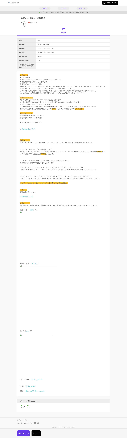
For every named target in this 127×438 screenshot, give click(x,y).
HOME (54, 427)
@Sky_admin (37, 379)
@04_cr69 (29, 391)
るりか (34, 263)
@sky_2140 (30, 386)
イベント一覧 (61, 427)
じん (27, 331)
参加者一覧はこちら (26, 196)
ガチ (39, 60)
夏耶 (31, 210)
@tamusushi (40, 391)
